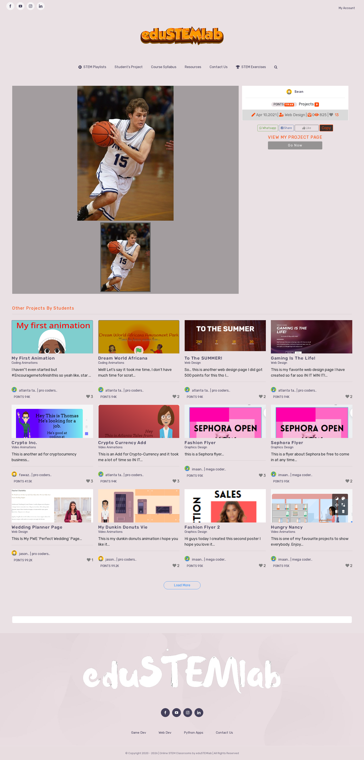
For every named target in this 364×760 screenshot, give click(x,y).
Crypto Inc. (24, 442)
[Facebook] (165, 712)
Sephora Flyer (287, 442)
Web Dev (165, 732)
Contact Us (224, 732)
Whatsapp (269, 128)
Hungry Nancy (287, 527)
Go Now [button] (295, 145)
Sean (298, 92)
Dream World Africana (123, 358)
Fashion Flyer (200, 442)
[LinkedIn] (198, 712)
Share (287, 128)
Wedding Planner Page (37, 527)
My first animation (33, 358)
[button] (275, 67)
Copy (326, 127)
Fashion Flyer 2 (202, 527)
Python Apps (193, 732)
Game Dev (138, 732)
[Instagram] (187, 712)
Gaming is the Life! (293, 358)
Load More (182, 585)
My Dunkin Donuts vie (123, 527)
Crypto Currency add (122, 442)
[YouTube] (176, 712)
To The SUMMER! (203, 358)
